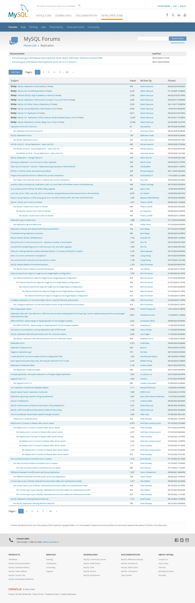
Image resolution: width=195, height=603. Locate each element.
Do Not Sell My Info (23, 594)
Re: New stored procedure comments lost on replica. (36, 463)
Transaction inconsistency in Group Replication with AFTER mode (38, 330)
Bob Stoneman (146, 264)
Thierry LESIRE (146, 202)
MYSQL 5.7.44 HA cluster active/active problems (31, 171)
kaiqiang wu (145, 325)
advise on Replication (20, 401)
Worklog (33, 27)
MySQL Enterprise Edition (19, 563)
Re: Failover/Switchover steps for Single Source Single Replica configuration (45, 278)
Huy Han (144, 180)
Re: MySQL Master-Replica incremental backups (34, 269)
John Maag (144, 229)
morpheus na (146, 374)
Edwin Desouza (146, 86)
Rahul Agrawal (146, 251)
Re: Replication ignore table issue (27, 224)
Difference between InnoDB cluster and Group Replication (35, 472)
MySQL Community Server (95, 559)
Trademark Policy (52, 594)
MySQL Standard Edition (19, 567)
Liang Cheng (145, 255)
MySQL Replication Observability (31, 86)
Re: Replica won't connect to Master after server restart (37, 427)
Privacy (11, 594)
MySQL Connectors (129, 571)
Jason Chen (145, 189)
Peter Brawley (146, 419)
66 (67, 72)
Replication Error (18, 343)
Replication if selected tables (23, 365)
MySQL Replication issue (21, 135)
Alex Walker (145, 481)
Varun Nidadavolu (148, 472)
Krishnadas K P (146, 175)
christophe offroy (147, 321)
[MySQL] (18, 11)
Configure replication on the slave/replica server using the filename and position (45, 300)
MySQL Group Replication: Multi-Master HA (36, 109)
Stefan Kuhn (145, 220)
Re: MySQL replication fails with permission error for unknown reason (43, 338)
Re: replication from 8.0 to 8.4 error (28, 131)
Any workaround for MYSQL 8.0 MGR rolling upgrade (33, 189)
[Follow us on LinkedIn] (178, 15)
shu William (145, 269)
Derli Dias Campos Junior (150, 423)
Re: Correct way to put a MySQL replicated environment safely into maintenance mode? (51, 485)
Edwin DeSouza (146, 117)
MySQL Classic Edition (18, 571)
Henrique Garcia (147, 131)
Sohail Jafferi (145, 166)
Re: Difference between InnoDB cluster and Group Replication (39, 476)
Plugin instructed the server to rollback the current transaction (37, 175)
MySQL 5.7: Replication (27, 113)
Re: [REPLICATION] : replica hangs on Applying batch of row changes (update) (46, 325)
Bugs (23, 27)
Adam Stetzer (146, 476)
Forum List (30, 45)
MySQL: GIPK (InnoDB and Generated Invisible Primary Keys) (36, 410)
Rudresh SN (145, 238)
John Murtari (145, 459)
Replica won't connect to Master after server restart (32, 423)
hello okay (144, 414)
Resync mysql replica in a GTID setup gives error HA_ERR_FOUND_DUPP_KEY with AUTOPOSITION (52, 198)
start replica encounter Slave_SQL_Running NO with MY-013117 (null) (40, 361)
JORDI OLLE (145, 392)
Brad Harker (145, 499)
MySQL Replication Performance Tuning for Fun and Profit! (42, 100)
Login (175, 6)
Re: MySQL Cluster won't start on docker (31, 206)
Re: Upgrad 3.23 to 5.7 (23, 383)
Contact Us (163, 559)
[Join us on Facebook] (166, 15)
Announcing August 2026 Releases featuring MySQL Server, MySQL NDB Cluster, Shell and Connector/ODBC (57, 58)
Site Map (162, 575)
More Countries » (51, 542)
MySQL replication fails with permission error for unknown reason (38, 334)
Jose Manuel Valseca (148, 356)
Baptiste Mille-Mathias (149, 198)
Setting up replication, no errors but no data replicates (34, 162)
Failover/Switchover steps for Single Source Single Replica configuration (41, 273)
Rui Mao (143, 352)
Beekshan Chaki (147, 135)
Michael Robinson (147, 387)
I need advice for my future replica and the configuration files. (37, 356)
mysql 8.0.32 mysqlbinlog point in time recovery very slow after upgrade (41, 247)
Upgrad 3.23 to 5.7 (18, 379)
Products (14, 554)
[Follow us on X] (172, 15)
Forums (13, 27)
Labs (43, 27)
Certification (51, 563)
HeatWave (13, 559)
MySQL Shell (89, 567)
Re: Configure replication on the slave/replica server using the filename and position (49, 304)
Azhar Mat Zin (146, 158)
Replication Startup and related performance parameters (35, 229)
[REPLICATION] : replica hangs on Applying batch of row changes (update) (42, 321)
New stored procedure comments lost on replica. (31, 459)
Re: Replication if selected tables (27, 370)
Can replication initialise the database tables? (30, 387)
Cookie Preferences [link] (68, 594)
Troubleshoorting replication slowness (27, 233)
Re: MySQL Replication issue (25, 140)
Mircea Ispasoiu (147, 144)
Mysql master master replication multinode (29, 392)
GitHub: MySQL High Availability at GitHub (36, 95)
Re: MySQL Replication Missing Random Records (34, 503)
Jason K (143, 347)
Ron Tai (143, 242)
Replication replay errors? (21, 347)
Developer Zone (112, 15)
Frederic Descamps (148, 383)
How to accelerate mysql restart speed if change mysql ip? (35, 414)
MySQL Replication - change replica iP (26, 158)
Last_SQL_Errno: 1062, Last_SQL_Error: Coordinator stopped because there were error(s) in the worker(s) (55, 193)
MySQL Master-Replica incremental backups (29, 264)
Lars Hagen (145, 334)
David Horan (145, 162)
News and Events (75, 27)
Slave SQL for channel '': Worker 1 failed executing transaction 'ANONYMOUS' (43, 166)
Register (183, 6)
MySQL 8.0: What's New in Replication (34, 104)
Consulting (50, 567)
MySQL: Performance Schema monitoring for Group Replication (37, 405)
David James (145, 126)
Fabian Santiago (147, 184)
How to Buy (163, 563)
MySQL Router (90, 571)
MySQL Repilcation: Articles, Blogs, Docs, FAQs (37, 122)
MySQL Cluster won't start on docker (26, 202)
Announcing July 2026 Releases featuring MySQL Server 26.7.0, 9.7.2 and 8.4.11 (44, 62)
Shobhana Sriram (147, 315)
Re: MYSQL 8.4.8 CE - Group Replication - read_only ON (36, 149)
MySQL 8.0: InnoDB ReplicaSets (31, 91)
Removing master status (21, 309)
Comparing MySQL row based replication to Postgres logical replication (41, 374)
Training (49, 559)
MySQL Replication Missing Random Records (30, 499)
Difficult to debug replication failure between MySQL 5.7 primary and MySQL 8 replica (47, 251)
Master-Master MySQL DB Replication (27, 238)
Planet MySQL (56, 27)
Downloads (63, 15)
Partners (162, 567)
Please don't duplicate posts (25, 419)
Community (93, 27)
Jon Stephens (145, 211)
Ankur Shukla (146, 330)
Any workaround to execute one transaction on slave (33, 260)
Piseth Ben (144, 343)
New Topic (15, 72)
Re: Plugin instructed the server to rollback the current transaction (42, 180)
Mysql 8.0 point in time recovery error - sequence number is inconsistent (41, 242)
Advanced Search (178, 43)
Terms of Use (38, 594)
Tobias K (143, 379)
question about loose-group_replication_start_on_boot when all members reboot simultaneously (52, 184)
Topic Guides (126, 575)
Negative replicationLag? (21, 352)
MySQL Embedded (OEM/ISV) (21, 579)
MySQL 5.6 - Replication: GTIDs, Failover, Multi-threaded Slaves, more (47, 117)
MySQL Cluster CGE (17, 575)
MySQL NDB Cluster (92, 563)
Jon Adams (144, 193)
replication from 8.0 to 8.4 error (24, 126)
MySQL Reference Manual (132, 559)
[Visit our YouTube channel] (183, 15)
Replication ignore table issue (23, 220)
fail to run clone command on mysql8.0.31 (28, 255)
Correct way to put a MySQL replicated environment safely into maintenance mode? (46, 481)
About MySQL (166, 554)
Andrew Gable (146, 365)
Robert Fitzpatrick (147, 309)
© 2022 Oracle (29, 589)
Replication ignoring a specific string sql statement (32, 396)
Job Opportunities (166, 571)
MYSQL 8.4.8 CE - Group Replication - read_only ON (32, 144)
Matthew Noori (146, 338)
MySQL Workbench (92, 575)
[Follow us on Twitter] (181, 541)
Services (51, 554)
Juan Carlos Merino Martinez (152, 396)
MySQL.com (43, 15)
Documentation (86, 15)
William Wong (146, 361)
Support (49, 571)
